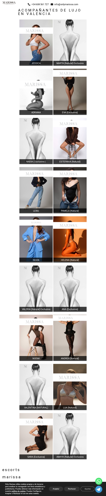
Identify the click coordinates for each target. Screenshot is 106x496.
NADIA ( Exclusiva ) (36, 161)
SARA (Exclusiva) (36, 456)
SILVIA (36, 260)
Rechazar (72, 489)
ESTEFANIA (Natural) (70, 161)
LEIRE (36, 210)
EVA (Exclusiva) (70, 112)
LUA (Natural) (70, 407)
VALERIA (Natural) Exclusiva (36, 309)
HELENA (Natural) (70, 260)
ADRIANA (36, 112)
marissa (9, 477)
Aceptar (56, 489)
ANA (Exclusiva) (70, 309)
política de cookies (19, 491)
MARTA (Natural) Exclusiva (70, 63)
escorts (9, 470)
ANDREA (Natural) (70, 358)
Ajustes (88, 489)
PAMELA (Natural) (70, 210)
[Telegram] (98, 489)
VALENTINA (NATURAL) (36, 407)
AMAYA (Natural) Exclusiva (70, 456)
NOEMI (36, 358)
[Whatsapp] (98, 481)
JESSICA (36, 63)
